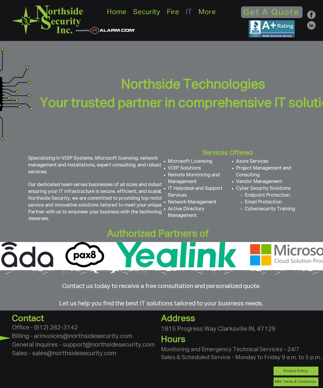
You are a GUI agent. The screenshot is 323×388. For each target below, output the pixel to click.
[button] (146, 12)
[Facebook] (311, 15)
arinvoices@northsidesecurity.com (83, 336)
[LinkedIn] (311, 25)
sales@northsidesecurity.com (74, 353)
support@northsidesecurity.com (109, 345)
